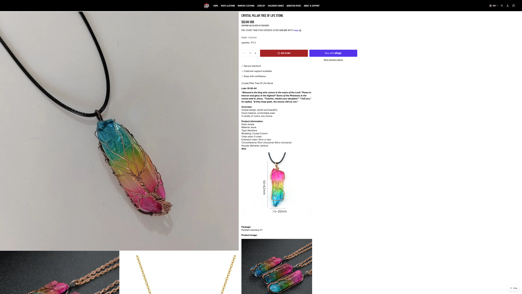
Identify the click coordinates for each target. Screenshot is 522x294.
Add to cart (285, 53)
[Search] (502, 6)
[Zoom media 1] (119, 131)
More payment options (333, 60)
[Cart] (514, 6)
